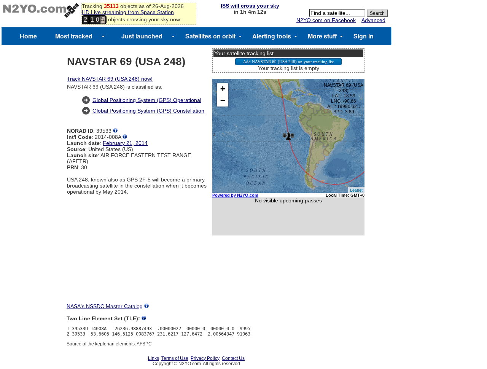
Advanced (373, 20)
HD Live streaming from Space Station (128, 12)
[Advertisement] (288, 276)
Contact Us (233, 358)
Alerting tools (271, 36)
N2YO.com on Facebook (326, 20)
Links (153, 358)
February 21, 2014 (125, 143)
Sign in (363, 36)
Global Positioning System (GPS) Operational (146, 100)
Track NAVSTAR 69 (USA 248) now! (110, 79)
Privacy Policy (205, 358)
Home (28, 36)
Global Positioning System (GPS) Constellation (148, 111)
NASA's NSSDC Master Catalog (105, 306)
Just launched (141, 36)
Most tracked (73, 36)
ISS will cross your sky (250, 6)
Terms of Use (174, 358)
